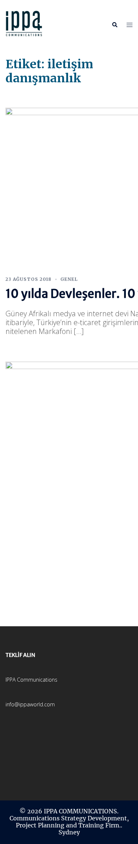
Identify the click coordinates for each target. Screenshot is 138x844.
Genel (69, 279)
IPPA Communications (31, 679)
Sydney (69, 832)
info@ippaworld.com (30, 704)
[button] (114, 25)
